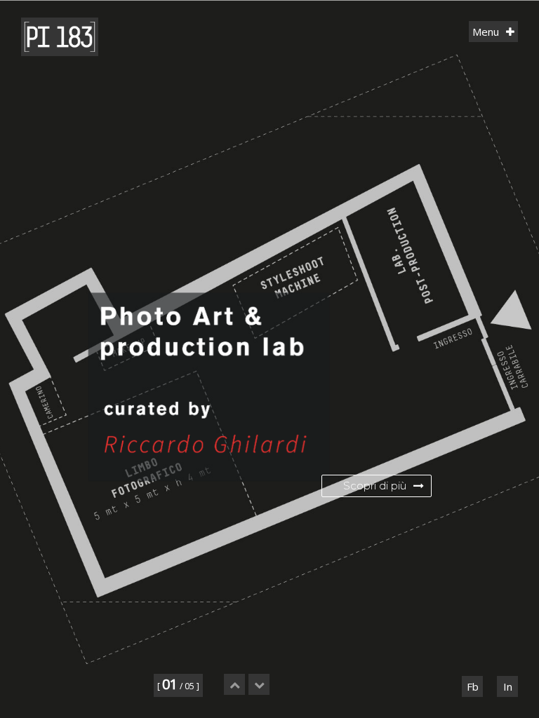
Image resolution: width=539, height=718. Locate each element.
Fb (473, 686)
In (507, 686)
